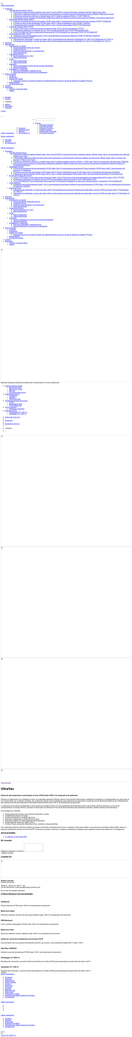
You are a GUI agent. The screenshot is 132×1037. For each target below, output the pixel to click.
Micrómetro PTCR (15, 404)
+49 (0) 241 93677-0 (8, 1035)
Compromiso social (16, 84)
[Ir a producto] (66, 898)
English (8, 99)
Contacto (12, 75)
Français (8, 107)
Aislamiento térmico (16, 167)
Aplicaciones (9, 44)
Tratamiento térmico (16, 54)
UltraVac (12, 397)
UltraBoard (13, 396)
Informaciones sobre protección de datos (20, 995)
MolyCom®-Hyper (15, 389)
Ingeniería (12, 64)
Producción (13, 77)
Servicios (8, 42)
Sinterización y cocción (17, 46)
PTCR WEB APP (15, 405)
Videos (11, 90)
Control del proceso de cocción (20, 175)
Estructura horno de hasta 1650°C (21, 37)
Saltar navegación (7, 5)
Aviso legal (9, 992)
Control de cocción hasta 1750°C (21, 26)
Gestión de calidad (16, 79)
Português (8, 106)
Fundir (11, 59)
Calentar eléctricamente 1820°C (20, 10)
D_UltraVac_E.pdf (16, 836)
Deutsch (8, 97)
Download (8, 87)
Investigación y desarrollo (18, 69)
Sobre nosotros (10, 74)
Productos (8, 9)
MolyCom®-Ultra (15, 387)
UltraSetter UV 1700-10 (17, 414)
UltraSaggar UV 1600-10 (18, 412)
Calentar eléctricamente (18, 153)
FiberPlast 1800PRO (16, 409)
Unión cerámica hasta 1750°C (20, 34)
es (39, 123)
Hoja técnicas (6, 783)
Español (50, 128)
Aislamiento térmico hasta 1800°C (21, 19)
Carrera (8, 85)
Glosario (22, 131)
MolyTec (12, 391)
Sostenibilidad (14, 82)
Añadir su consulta (7, 853)
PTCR (11, 402)
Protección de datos (12, 994)
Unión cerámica (15, 183)
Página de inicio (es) (12, 417)
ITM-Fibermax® (15, 399)
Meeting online (24, 129)
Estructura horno (15, 188)
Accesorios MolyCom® (17, 392)
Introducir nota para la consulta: (12, 851)
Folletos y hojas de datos (18, 89)
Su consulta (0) (24, 133)
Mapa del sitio (10, 990)
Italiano (7, 104)
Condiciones (9, 997)
